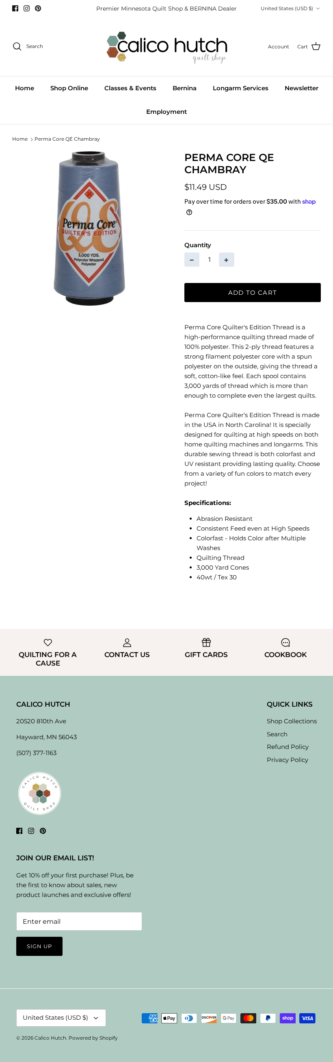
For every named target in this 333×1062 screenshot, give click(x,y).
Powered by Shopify (93, 1038)
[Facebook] (15, 8)
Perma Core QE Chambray (67, 139)
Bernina (185, 88)
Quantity (197, 245)
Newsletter (301, 88)
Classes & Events (130, 88)
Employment (166, 111)
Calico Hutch (50, 1038)
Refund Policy (288, 747)
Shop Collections (292, 721)
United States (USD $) (287, 8)
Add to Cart (252, 292)
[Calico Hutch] (167, 46)
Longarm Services (240, 88)
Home (24, 88)
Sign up (39, 946)
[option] (89, 228)
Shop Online (69, 88)
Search (277, 734)
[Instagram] (27, 8)
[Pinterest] (38, 8)
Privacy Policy (287, 760)
